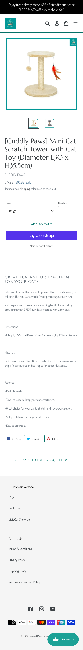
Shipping (25, 188)
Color (8, 203)
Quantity (62, 203)
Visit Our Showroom (20, 519)
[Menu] (75, 23)
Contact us (15, 508)
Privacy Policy (17, 560)
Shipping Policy (17, 571)
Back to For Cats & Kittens (44, 460)
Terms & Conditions (20, 549)
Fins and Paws (35, 635)
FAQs (11, 497)
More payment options (41, 245)
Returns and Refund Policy (24, 582)
